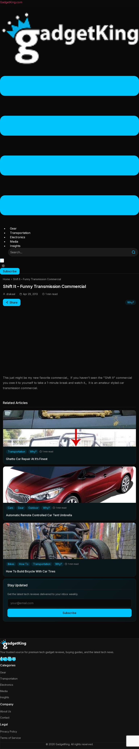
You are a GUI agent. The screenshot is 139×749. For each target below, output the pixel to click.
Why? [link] (33, 451)
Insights (15, 246)
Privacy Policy (8, 731)
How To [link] (23, 564)
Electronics (17, 237)
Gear (13, 228)
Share (14, 302)
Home (6, 279)
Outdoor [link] (33, 507)
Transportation (20, 233)
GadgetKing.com (11, 2)
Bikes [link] (11, 564)
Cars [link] (10, 507)
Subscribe (69, 613)
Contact (4, 717)
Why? (130, 302)
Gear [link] (21, 507)
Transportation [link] (16, 451)
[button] (69, 146)
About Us (5, 711)
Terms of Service (10, 737)
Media (14, 241)
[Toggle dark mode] (3, 266)
